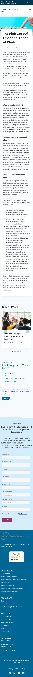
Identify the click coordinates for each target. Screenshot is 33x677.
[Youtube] (19, 673)
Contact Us (5, 631)
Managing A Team (18, 47)
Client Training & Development (11, 607)
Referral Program (7, 622)
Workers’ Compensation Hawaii (12, 588)
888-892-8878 (6, 647)
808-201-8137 (6, 640)
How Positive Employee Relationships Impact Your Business (15, 336)
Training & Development (9, 591)
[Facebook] (10, 673)
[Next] (27, 330)
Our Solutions (6, 574)
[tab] (12, 351)
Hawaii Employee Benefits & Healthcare (14, 579)
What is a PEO (6, 628)
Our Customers (6, 619)
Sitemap (22, 669)
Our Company (6, 616)
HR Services (5, 582)
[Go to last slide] (5, 330)
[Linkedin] (23, 673)
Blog (2, 601)
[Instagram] (14, 673)
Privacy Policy (14, 391)
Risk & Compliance (7, 585)
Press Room (5, 625)
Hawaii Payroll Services (9, 576)
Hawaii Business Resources (10, 604)
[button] (16, 556)
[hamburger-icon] (30, 10)
